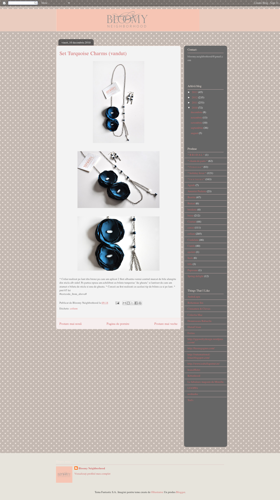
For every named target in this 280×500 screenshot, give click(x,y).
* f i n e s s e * (195, 167)
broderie (192, 209)
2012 (195, 97)
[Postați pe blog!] (128, 303)
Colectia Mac (195, 315)
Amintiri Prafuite (197, 191)
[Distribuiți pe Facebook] (136, 303)
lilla (190, 264)
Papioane (193, 270)
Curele (191, 246)
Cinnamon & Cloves (199, 308)
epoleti (191, 252)
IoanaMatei (194, 370)
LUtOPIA (193, 388)
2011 (195, 102)
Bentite (192, 197)
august (195, 133)
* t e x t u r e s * (196, 179)
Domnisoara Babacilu (200, 321)
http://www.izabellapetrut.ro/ (204, 363)
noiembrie (197, 117)
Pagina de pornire (118, 324)
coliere (74, 308)
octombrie (197, 122)
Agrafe (191, 185)
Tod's (190, 400)
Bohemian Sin (195, 303)
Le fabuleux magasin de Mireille (206, 382)
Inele (190, 258)
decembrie (197, 112)
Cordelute (193, 240)
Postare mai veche (166, 324)
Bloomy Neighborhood (92, 468)
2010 (195, 107)
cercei (191, 227)
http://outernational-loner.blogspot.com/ (199, 355)
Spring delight (196, 276)
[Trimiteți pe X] (132, 303)
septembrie (197, 128)
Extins (191, 333)
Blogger (180, 492)
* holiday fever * (197, 173)
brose (190, 215)
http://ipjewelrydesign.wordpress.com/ (205, 340)
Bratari (191, 203)
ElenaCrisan (194, 327)
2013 (195, 92)
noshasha (193, 394)
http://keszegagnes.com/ (201, 348)
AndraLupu (194, 296)
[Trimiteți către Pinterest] (140, 303)
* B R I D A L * (196, 155)
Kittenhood (194, 375)
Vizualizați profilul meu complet (92, 473)
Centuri (192, 221)
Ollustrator (157, 492)
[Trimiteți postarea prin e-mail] (117, 303)
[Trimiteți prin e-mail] (124, 303)
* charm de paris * (198, 161)
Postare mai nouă (70, 324)
